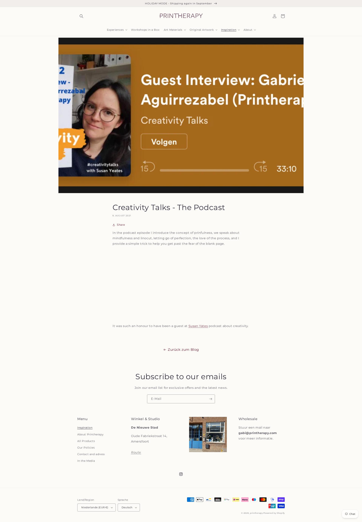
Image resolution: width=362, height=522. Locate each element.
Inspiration (85, 427)
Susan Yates (198, 326)
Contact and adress (91, 454)
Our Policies (86, 447)
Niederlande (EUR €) (94, 507)
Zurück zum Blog (183, 350)
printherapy (256, 513)
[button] (81, 16)
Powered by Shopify (274, 513)
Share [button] (121, 224)
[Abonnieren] (210, 398)
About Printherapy (90, 434)
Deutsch (127, 507)
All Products (86, 441)
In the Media (86, 460)
